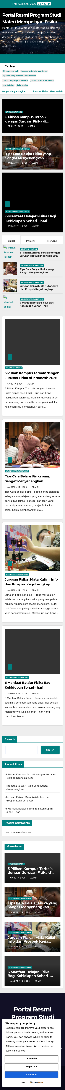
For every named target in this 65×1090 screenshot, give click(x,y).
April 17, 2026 (16, 126)
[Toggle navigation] (60, 58)
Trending (52, 240)
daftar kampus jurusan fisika (15, 80)
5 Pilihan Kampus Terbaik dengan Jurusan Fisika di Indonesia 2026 (25, 121)
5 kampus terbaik (10, 71)
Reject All (31, 1066)
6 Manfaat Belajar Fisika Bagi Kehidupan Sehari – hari (37, 304)
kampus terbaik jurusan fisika (34, 71)
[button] (49, 58)
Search (10, 739)
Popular (30, 240)
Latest (11, 240)
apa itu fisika (8, 85)
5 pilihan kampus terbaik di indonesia (19, 76)
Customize (31, 1058)
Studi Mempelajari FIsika (17, 149)
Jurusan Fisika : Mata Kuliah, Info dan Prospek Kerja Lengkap (39, 288)
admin (31, 126)
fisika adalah (22, 85)
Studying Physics (14, 112)
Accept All (31, 1074)
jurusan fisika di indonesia (42, 80)
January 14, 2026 (18, 163)
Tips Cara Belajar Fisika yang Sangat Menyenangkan (28, 156)
